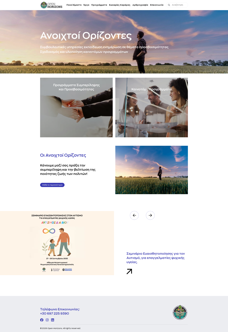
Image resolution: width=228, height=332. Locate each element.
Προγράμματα (99, 5)
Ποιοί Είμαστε (74, 5)
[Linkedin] (52, 320)
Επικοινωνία (156, 5)
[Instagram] (47, 320)
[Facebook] (41, 320)
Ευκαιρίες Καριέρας (119, 5)
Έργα (86, 5)
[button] (134, 215)
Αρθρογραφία (140, 5)
